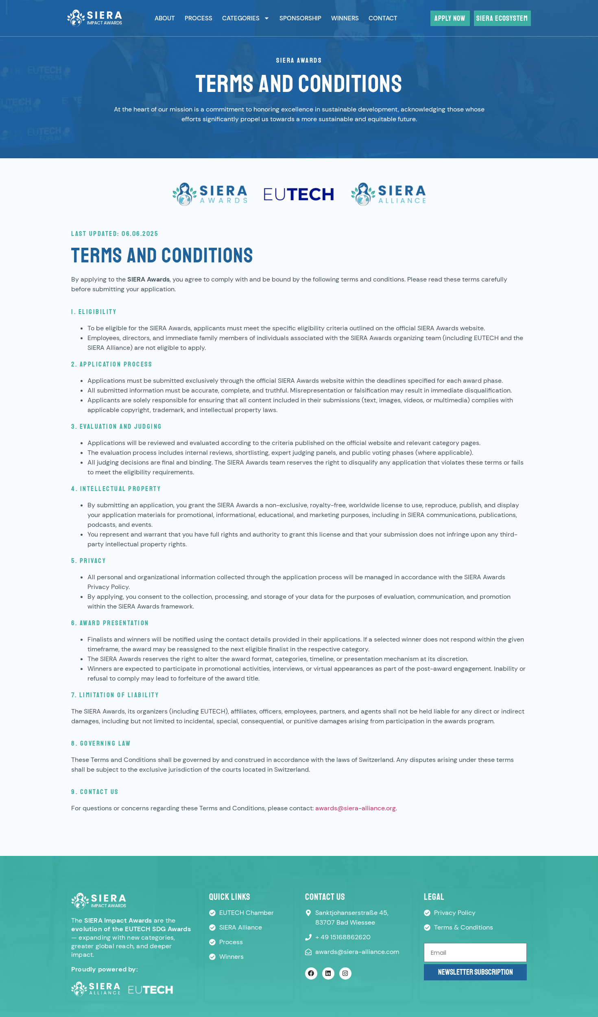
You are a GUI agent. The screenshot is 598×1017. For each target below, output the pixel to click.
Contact (383, 18)
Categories (241, 18)
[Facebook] (311, 973)
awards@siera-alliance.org (355, 808)
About (165, 18)
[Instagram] (345, 973)
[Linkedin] (328, 973)
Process (198, 18)
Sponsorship (300, 18)
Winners (345, 18)
